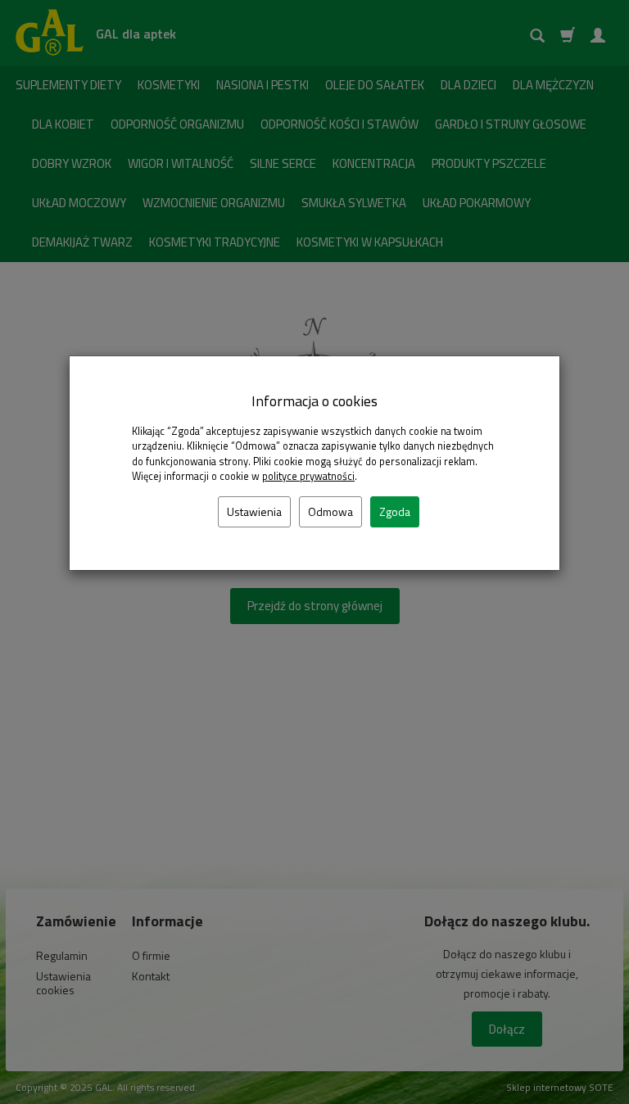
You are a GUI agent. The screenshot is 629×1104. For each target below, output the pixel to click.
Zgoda (394, 511)
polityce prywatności (308, 476)
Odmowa (330, 511)
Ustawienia (254, 511)
